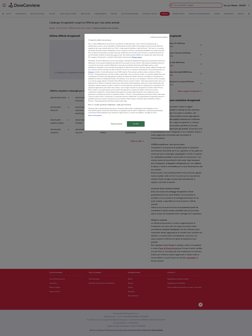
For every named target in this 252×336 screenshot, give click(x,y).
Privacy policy (137, 57)
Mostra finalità (116, 124)
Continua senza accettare (159, 37)
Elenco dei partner (95, 115)
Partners (91, 72)
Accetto (136, 124)
